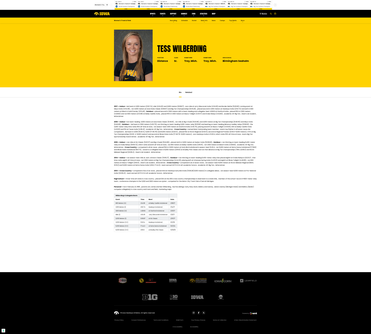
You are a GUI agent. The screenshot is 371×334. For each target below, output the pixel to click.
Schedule (184, 20)
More (242, 20)
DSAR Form (179, 320)
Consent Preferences (138, 320)
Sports (152, 13)
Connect (184, 13)
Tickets (162, 13)
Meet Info (204, 20)
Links (126, 9)
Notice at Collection (219, 320)
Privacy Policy (119, 320)
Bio (180, 92)
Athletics (203, 13)
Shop (214, 13)
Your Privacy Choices (198, 320)
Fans (193, 13)
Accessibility (194, 327)
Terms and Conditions (160, 320)
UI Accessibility (177, 327)
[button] (275, 4)
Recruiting (173, 20)
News (214, 20)
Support (173, 13)
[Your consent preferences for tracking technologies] (3, 330)
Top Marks (233, 20)
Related (188, 92)
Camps (222, 21)
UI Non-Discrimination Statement (245, 320)
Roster (194, 20)
